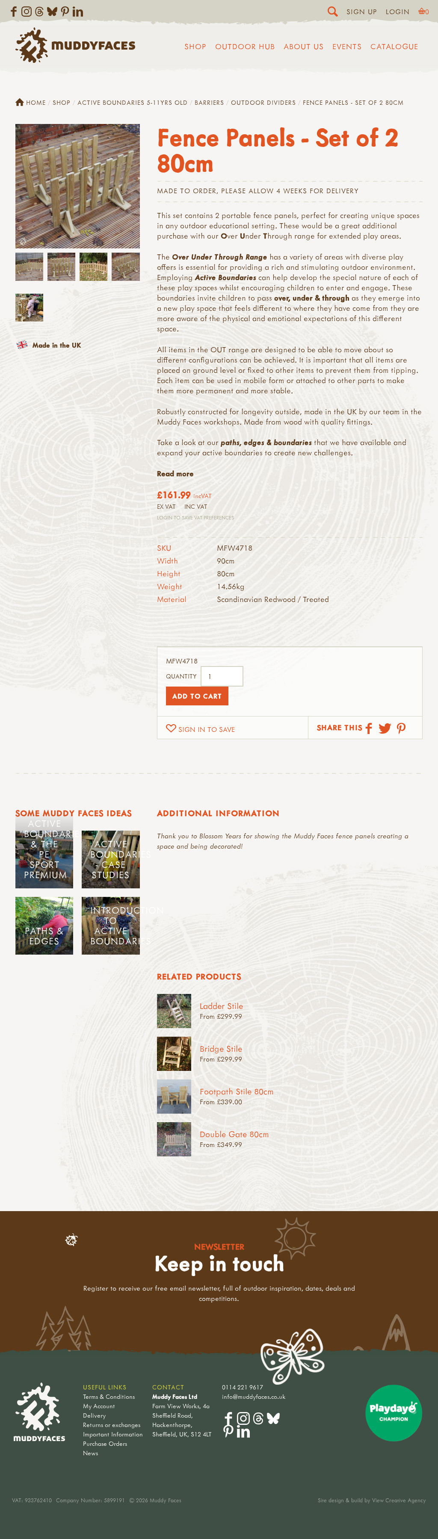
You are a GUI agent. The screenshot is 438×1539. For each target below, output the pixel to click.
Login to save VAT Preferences (195, 517)
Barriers (209, 102)
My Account (99, 1406)
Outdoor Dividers (263, 102)
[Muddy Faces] (75, 60)
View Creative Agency (399, 1500)
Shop (195, 46)
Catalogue (394, 46)
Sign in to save (206, 729)
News (90, 1453)
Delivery (94, 1415)
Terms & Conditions (109, 1396)
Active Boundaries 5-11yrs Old (132, 102)
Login (398, 11)
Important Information (113, 1434)
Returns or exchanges (111, 1425)
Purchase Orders (105, 1443)
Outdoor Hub (245, 46)
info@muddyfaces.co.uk (254, 1396)
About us (304, 46)
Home (36, 102)
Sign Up (361, 11)
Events (347, 46)
